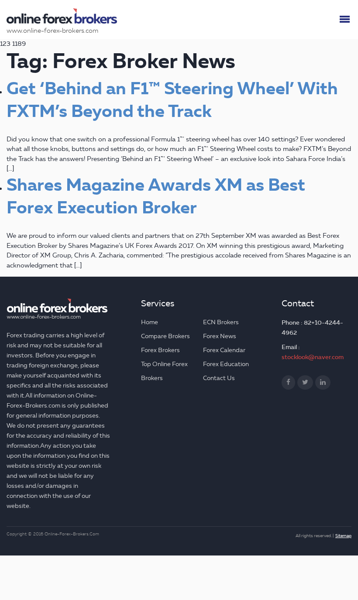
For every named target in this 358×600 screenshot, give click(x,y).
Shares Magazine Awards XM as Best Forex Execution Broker (156, 196)
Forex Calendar (224, 350)
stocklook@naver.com (313, 357)
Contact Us (219, 378)
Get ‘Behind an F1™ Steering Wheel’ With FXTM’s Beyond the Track (172, 100)
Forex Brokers (160, 350)
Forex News (219, 336)
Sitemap (343, 535)
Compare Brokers (165, 336)
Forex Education (226, 364)
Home (149, 322)
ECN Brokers (221, 322)
